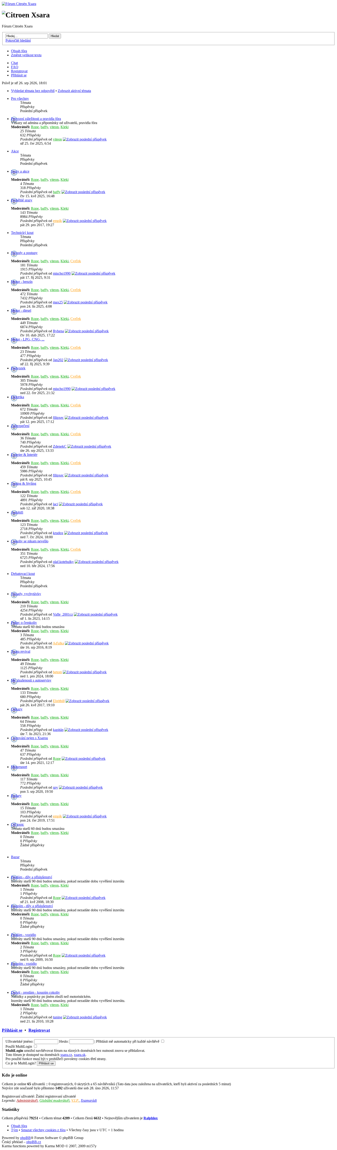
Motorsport (19, 767)
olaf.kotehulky (63, 562)
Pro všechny (20, 98)
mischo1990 (62, 273)
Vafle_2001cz (63, 614)
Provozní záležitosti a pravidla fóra (36, 119)
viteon (54, 127)
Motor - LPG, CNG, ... (27, 339)
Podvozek (18, 368)
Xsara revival (20, 651)
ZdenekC (59, 446)
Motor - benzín (22, 282)
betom (57, 672)
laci (55, 504)
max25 (58, 302)
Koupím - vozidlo (24, 964)
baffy (44, 127)
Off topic (17, 824)
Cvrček (75, 261)
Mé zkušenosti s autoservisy (31, 680)
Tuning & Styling (23, 483)
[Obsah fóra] (19, 4)
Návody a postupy (24, 253)
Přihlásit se (19, 75)
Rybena (58, 331)
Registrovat (19, 71)
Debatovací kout (23, 574)
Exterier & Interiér (24, 455)
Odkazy (16, 709)
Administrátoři (27, 1100)
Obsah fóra (19, 51)
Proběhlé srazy (21, 200)
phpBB (25, 1138)
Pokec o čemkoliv (24, 623)
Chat (14, 63)
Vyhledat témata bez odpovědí (33, 91)
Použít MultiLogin (19, 1046)
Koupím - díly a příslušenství (32, 906)
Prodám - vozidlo (23, 935)
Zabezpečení (20, 426)
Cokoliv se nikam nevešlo (29, 541)
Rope (35, 127)
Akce (15, 151)
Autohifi (17, 512)
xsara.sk (80, 1055)
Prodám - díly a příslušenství (31, 877)
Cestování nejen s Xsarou (29, 738)
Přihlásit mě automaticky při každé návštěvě (128, 1041)
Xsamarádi (89, 1100)
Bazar (15, 857)
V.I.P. (75, 1100)
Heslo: (64, 1041)
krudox (58, 533)
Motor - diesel (21, 310)
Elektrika (17, 397)
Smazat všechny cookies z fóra (43, 1130)
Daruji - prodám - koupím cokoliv (35, 992)
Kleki (65, 127)
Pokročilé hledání (18, 40)
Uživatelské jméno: (19, 1041)
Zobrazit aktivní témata (74, 91)
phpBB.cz (33, 1142)
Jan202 (58, 360)
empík (57, 221)
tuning (57, 1017)
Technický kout (22, 233)
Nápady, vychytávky (26, 594)
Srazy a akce (20, 171)
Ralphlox (151, 1118)
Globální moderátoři (54, 1100)
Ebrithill (59, 701)
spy (55, 787)
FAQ (14, 67)
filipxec (58, 417)
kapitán (58, 730)
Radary (16, 796)
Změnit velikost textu (26, 55)
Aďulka (58, 643)
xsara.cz (66, 1055)
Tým (14, 1130)
